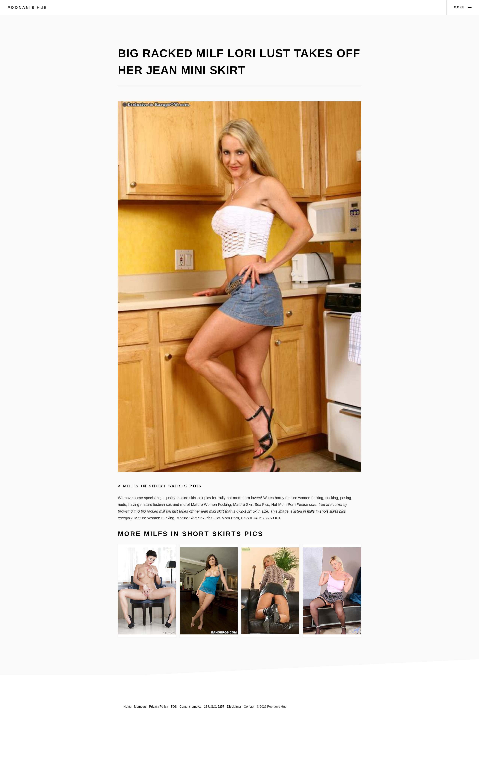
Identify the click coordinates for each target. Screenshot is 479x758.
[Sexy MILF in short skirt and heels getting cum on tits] (147, 590)
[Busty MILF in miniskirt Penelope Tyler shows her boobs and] (209, 590)
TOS (174, 706)
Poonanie (27, 7)
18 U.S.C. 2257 (214, 706)
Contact (249, 706)
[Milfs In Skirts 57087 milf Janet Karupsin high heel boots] (270, 590)
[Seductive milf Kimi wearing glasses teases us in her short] (332, 591)
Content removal (190, 706)
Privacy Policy (158, 706)
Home (127, 706)
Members (140, 706)
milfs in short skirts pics (162, 486)
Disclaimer (234, 706)
